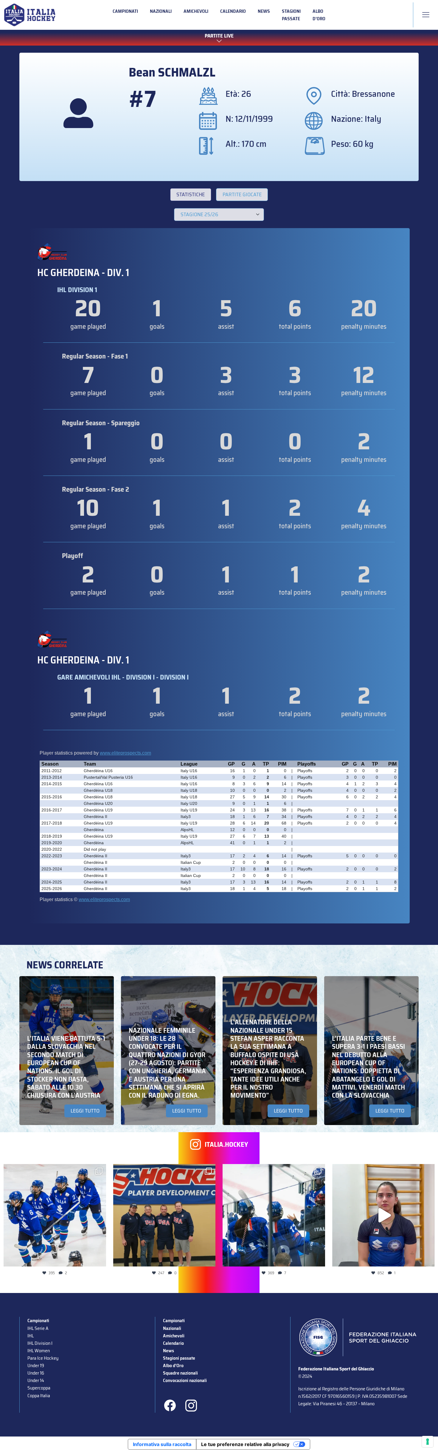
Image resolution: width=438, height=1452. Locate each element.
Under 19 (35, 1365)
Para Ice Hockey (42, 1358)
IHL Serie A (37, 1328)
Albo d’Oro (319, 14)
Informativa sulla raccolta (162, 1444)
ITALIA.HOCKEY (226, 1144)
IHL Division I (39, 1343)
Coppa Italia (38, 1395)
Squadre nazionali (180, 1373)
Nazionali (161, 11)
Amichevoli (196, 11)
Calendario (233, 11)
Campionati (125, 11)
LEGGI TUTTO (85, 1111)
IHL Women (38, 1350)
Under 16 (35, 1373)
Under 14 (35, 1380)
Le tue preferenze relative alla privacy (245, 1444)
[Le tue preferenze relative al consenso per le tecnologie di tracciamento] (427, 1441)
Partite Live (219, 36)
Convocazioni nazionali (185, 1380)
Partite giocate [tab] (242, 194)
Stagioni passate (291, 14)
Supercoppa (38, 1388)
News (264, 11)
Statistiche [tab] (190, 194)
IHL (30, 1335)
